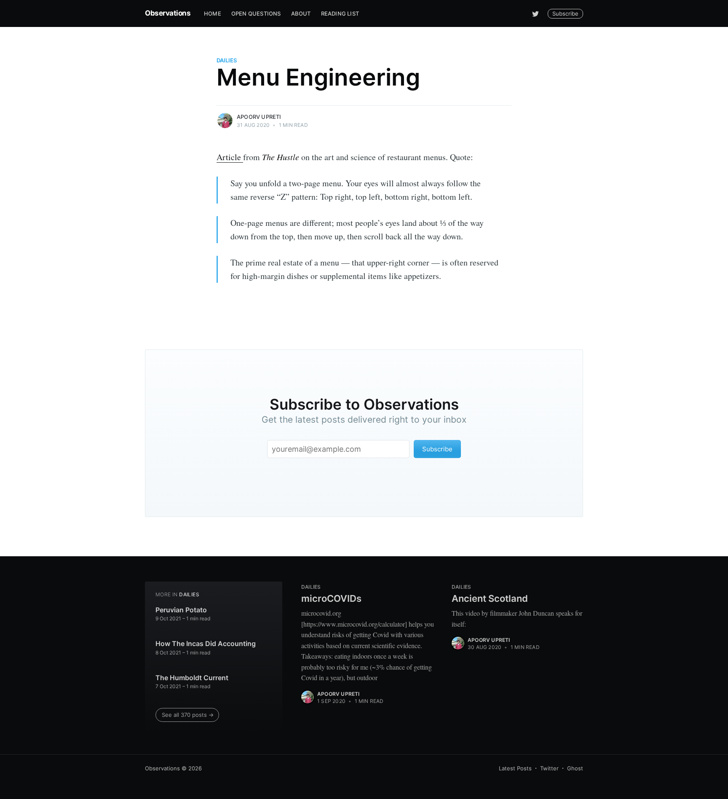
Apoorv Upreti (259, 116)
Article (230, 157)
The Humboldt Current (191, 677)
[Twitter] (535, 13)
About (301, 13)
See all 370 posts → (188, 714)
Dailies (227, 60)
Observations (167, 13)
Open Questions (256, 13)
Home (212, 13)
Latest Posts (515, 768)
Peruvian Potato (181, 610)
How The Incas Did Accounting (205, 643)
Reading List (340, 13)
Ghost (575, 768)
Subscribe (565, 13)
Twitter (549, 768)
